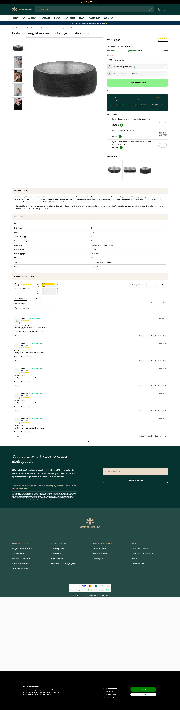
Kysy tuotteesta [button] (139, 285)
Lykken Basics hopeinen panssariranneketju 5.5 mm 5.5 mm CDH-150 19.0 (133, 143)
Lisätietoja (19, 217)
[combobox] (94, 9)
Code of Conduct (20, 563)
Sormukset (69, 18)
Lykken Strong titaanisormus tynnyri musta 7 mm (60, 28)
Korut (57, 18)
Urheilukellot (30, 18)
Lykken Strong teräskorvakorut (124, 130)
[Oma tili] (158, 9)
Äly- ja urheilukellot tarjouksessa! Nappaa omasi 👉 (90, 23)
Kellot (15, 18)
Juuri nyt (108, 18)
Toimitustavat (138, 563)
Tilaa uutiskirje (135, 480)
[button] (161, 336)
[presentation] (108, 65)
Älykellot (45, 18)
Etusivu (13, 28)
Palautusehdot (100, 553)
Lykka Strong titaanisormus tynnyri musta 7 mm (29, 331)
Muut (81, 18)
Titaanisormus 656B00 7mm (22, 356)
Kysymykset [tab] (34, 298)
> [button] (95, 441)
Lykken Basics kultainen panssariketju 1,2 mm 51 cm (131, 119)
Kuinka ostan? (57, 558)
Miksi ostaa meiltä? (21, 558)
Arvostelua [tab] (19, 298)
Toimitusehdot (100, 548)
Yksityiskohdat (21, 191)
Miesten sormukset (38, 28)
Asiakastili (56, 553)
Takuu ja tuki (99, 558)
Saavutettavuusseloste (142, 553)
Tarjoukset (94, 18)
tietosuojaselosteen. (20, 488)
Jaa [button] (18, 336)
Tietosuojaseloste (140, 548)
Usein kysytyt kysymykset (63, 563)
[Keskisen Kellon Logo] (22, 9)
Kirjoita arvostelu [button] (158, 285)
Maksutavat (137, 558)
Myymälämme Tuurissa (23, 548)
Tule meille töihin (20, 568)
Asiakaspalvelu (58, 548)
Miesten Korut (26, 28)
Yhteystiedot (18, 553)
